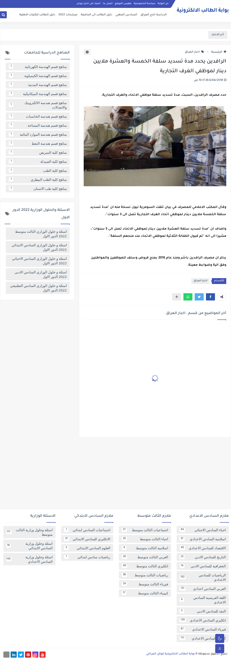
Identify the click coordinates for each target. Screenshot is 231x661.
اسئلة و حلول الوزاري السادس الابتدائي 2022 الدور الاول (39, 247)
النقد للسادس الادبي (203, 611)
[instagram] (35, 655)
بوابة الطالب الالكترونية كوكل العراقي (170, 654)
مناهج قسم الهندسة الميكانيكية (39, 93)
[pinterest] (28, 655)
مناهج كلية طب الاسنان (39, 188)
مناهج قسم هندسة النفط (39, 143)
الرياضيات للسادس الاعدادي (203, 577)
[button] (210, 296)
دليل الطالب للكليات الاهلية (37, 14)
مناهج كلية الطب (39, 170)
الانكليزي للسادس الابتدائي (87, 539)
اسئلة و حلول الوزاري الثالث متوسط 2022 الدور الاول (41, 233)
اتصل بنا (108, 3)
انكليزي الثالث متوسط (145, 566)
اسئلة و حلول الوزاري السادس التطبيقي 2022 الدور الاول (38, 287)
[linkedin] (14, 655)
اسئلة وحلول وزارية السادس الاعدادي (29, 559)
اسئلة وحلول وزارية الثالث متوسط (30, 532)
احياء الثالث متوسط (145, 539)
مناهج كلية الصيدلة (39, 161)
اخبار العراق (192, 52)
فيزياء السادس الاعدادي (203, 629)
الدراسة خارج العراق (154, 14)
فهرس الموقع (123, 3)
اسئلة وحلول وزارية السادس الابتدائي (30, 545)
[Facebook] (6, 655)
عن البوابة (163, 3)
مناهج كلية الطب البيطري (39, 179)
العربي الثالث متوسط (145, 557)
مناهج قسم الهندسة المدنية (39, 84)
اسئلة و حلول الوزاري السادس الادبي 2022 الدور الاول (41, 274)
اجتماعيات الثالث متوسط (145, 530)
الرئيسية (216, 52)
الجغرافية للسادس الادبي (203, 566)
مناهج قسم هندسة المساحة (39, 125)
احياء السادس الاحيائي (203, 530)
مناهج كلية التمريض (39, 152)
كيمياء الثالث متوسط (145, 593)
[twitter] (21, 655)
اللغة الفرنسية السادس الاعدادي (203, 599)
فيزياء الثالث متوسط (145, 584)
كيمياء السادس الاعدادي (203, 638)
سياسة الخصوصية (144, 3)
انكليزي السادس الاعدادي (203, 620)
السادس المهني (126, 14)
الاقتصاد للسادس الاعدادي (203, 548)
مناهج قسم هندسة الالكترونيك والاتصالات (39, 104)
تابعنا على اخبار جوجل (88, 3)
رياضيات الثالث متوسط (145, 575)
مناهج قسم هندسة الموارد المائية (39, 134)
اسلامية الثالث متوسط (145, 548)
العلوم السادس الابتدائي (88, 548)
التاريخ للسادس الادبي (203, 557)
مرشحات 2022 (67, 14)
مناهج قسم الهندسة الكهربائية (39, 66)
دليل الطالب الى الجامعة (96, 14)
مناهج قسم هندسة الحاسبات (39, 116)
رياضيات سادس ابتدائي (88, 557)
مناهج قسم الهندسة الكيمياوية (39, 75)
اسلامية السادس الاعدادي (203, 539)
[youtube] (42, 655)
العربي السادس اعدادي (203, 588)
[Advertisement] (115, 475)
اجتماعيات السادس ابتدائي (88, 530)
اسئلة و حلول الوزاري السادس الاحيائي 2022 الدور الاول (39, 260)
